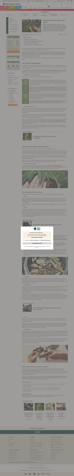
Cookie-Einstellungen (34, 240)
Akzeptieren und (38, 240)
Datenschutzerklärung (46, 240)
